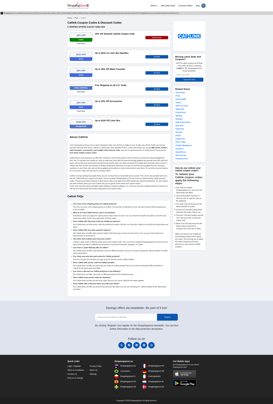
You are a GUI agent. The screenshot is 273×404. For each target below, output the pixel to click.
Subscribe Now (189, 80)
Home (69, 18)
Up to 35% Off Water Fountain (110, 69)
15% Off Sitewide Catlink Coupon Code (115, 34)
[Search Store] (203, 6)
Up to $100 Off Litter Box (107, 120)
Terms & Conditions (75, 370)
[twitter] (121, 345)
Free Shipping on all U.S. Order (111, 85)
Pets (76, 18)
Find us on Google (75, 378)
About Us (93, 370)
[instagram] (151, 345)
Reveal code (156, 37)
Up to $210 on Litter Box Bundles (112, 53)
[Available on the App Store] (184, 374)
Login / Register (74, 366)
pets (127, 186)
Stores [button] (153, 6)
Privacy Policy (96, 366)
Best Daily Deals (168, 6)
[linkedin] (136, 345)
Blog (198, 6)
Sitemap (93, 374)
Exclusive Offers (185, 6)
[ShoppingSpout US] (78, 6)
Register (167, 317)
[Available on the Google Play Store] (184, 383)
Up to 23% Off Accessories (108, 101)
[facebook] (129, 345)
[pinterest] (144, 345)
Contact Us (72, 374)
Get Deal (157, 57)
